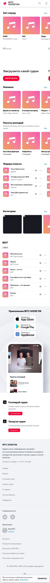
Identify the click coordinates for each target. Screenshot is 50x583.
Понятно (42, 579)
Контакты (6, 539)
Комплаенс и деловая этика (12, 558)
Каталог (5, 474)
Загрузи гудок (7, 484)
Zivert (24, 39)
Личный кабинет (8, 495)
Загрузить (11, 78)
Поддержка (6, 500)
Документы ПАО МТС (10, 549)
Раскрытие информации (11, 544)
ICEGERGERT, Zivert (10, 39)
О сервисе (6, 490)
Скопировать (15, 413)
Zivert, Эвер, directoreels (11, 113)
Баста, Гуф (26, 113)
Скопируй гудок (8, 479)
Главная (5, 468)
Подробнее (24, 580)
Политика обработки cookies (13, 553)
